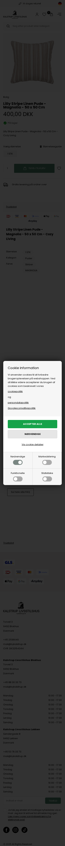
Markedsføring (47, 456)
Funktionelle (18, 473)
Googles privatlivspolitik (22, 408)
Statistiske (47, 473)
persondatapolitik (18, 402)
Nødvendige (17, 456)
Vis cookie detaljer (33, 444)
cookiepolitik (15, 391)
